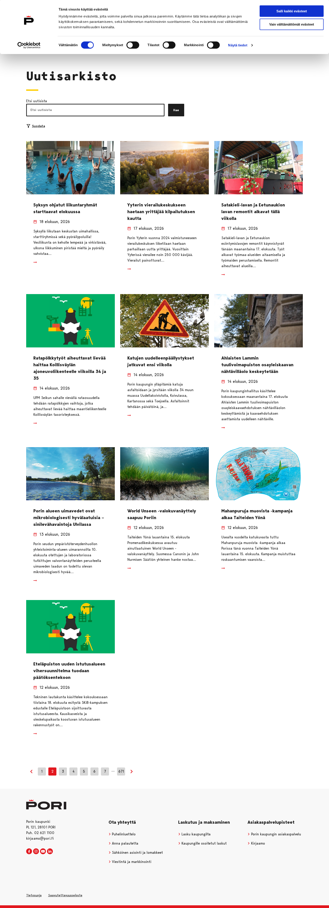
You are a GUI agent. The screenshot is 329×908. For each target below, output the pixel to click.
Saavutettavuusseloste (65, 895)
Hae (176, 110)
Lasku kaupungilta (195, 834)
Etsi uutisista (36, 101)
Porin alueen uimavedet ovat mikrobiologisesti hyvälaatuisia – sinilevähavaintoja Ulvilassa (68, 517)
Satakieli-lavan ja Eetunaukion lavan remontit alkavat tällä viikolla (253, 211)
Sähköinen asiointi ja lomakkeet (137, 852)
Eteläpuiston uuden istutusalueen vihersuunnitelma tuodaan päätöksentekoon (69, 670)
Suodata (38, 126)
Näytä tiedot (237, 45)
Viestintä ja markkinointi (131, 862)
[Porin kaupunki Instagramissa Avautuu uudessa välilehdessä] (36, 851)
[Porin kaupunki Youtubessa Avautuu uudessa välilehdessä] (43, 851)
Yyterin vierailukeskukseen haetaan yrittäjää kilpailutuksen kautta (161, 211)
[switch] (132, 45)
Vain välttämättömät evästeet (291, 24)
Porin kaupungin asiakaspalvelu (275, 834)
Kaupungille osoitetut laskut (203, 843)
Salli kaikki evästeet (291, 11)
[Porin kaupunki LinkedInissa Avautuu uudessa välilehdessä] (50, 851)
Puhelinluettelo (123, 834)
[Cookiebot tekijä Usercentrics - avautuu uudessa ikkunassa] (29, 45)
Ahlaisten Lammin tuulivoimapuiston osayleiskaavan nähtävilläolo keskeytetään (257, 364)
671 (121, 771)
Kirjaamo (257, 843)
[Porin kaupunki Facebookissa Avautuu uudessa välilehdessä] (29, 851)
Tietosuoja (34, 895)
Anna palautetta (124, 843)
